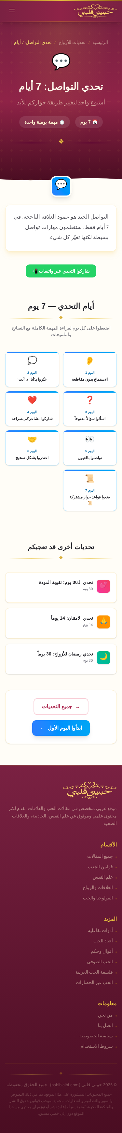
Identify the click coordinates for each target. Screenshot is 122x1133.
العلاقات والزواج (98, 888)
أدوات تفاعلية (100, 931)
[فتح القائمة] (11, 11)
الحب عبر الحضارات (94, 983)
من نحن (105, 1016)
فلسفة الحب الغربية (94, 973)
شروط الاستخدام (96, 1047)
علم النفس (103, 878)
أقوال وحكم (102, 952)
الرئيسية (100, 43)
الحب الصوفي (100, 962)
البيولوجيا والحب (98, 899)
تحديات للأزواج (72, 43)
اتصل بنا (105, 1026)
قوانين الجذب (100, 867)
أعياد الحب (103, 941)
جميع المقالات (100, 857)
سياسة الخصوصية (96, 1036)
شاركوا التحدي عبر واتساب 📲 (61, 271)
